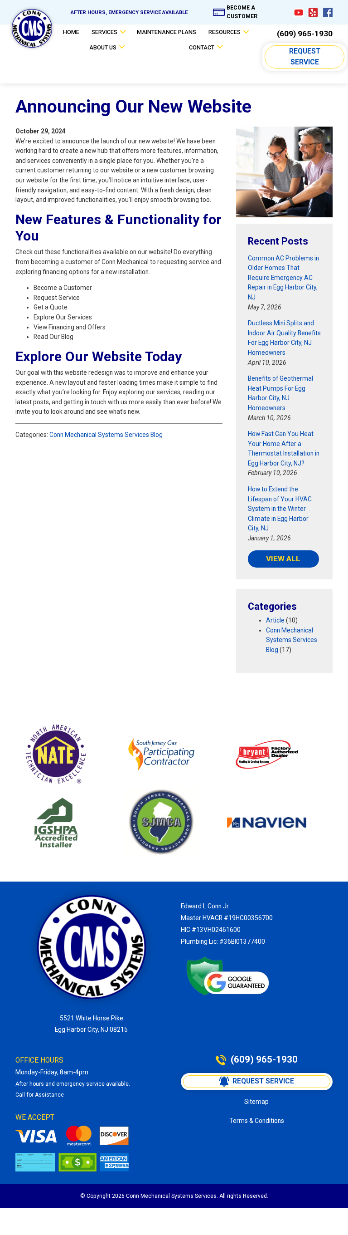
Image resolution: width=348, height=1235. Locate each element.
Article (275, 620)
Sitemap (256, 1101)
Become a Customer (242, 12)
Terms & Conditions (256, 1120)
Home (71, 32)
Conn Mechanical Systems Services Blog (106, 434)
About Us (102, 47)
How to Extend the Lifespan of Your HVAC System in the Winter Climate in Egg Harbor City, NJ (280, 508)
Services (104, 32)
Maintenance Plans (166, 32)
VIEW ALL (283, 558)
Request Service (305, 56)
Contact (201, 47)
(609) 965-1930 (305, 34)
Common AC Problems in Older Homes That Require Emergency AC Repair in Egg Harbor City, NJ (283, 278)
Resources (224, 32)
